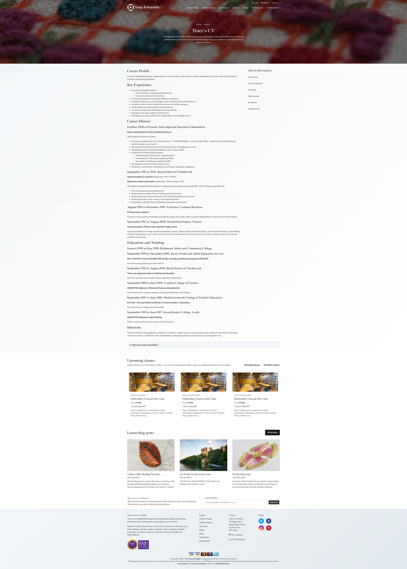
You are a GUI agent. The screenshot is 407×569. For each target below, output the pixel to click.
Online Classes (208, 7)
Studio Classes (192, 7)
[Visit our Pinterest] (268, 528)
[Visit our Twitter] (261, 521)
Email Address (211, 498)
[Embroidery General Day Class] (152, 382)
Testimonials (253, 96)
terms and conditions (199, 564)
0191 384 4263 (238, 539)
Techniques (257, 7)
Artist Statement (255, 83)
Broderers (252, 102)
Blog (246, 7)
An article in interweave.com (195, 474)
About (235, 7)
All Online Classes (271, 365)
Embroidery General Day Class (148, 398)
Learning (223, 7)
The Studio (253, 77)
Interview (252, 89)
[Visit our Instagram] (261, 528)
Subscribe (274, 502)
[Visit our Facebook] (268, 521)
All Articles (272, 432)
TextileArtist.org (241, 474)
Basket (266, 3)
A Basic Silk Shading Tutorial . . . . (146, 474)
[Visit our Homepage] (143, 7)
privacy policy (182, 564)
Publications (272, 7)
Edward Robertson (223, 564)
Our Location (237, 534)
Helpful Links (254, 108)
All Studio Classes (252, 365)
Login (256, 3)
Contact (275, 3)
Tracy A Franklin (195, 559)
